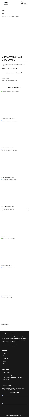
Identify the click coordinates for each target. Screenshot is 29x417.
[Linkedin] (11, 345)
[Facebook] (3, 345)
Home (3, 10)
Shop (3, 13)
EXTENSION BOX (18, 64)
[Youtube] (15, 345)
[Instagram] (7, 345)
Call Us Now (23, 3)
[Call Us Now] (22, 1)
